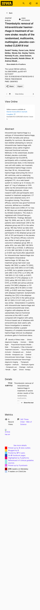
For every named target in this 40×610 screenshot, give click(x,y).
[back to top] (10, 94)
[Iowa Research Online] (7, 3)
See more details (20, 445)
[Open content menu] (36, 3)
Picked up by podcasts (17, 465)
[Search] (23, 3)
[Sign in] (30, 3)
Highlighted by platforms (18, 458)
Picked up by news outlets (19, 448)
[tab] (19, 93)
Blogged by (13, 450)
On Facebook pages (16, 455)
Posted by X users (16, 453)
